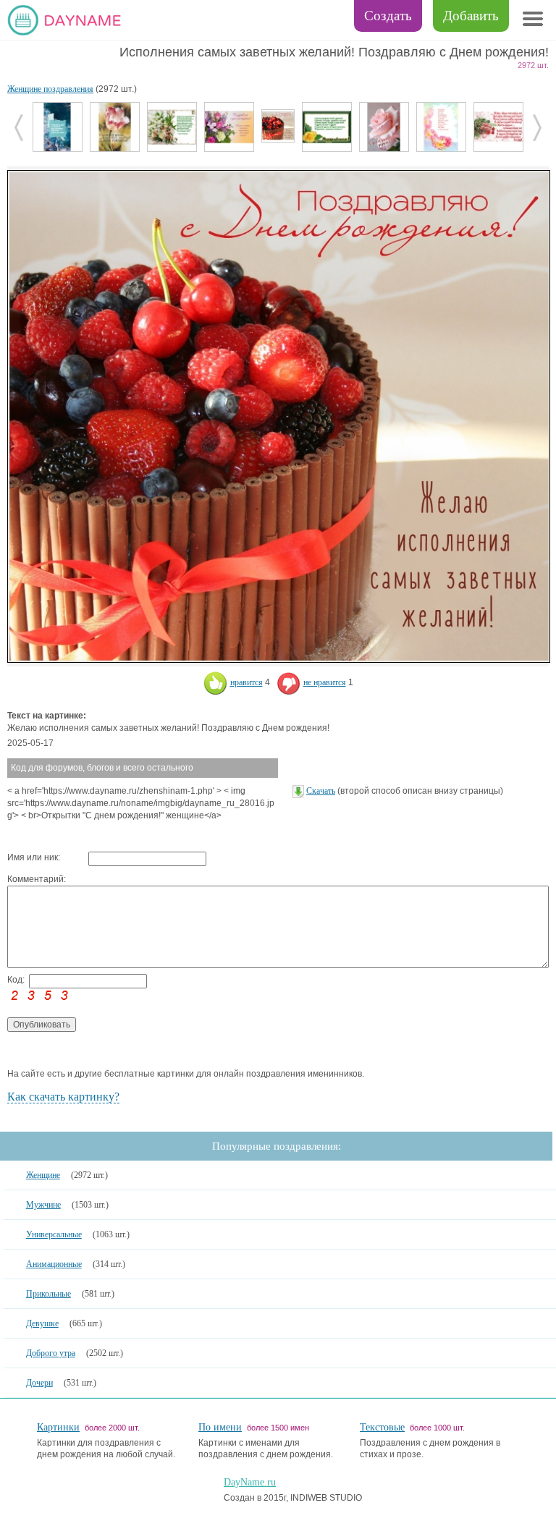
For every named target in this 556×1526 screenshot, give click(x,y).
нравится (246, 682)
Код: (16, 980)
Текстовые (382, 1427)
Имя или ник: (33, 857)
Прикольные (48, 1294)
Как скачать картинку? (63, 1096)
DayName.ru (250, 1482)
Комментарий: (36, 879)
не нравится (324, 682)
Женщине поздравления (50, 89)
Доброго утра (50, 1353)
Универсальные (54, 1234)
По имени (220, 1427)
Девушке (42, 1323)
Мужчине (43, 1205)
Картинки (58, 1427)
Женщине (43, 1175)
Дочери (39, 1383)
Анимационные (54, 1264)
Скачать (320, 791)
